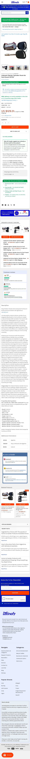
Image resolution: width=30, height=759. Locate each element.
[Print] (8, 205)
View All (17, 695)
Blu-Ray (3, 685)
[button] (15, 131)
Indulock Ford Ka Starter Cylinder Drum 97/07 (7, 507)
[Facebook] (2, 205)
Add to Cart (8, 504)
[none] (15, 50)
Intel (2, 683)
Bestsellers (4, 657)
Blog (2, 670)
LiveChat (5, 637)
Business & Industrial (22, 656)
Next (28, 504)
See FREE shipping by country (9, 100)
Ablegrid (18, 683)
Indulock (16, 73)
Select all (5, 236)
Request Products (6, 655)
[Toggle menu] (2, 2)
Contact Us (4, 665)
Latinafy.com (4, 312)
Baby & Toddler (20, 653)
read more (4, 540)
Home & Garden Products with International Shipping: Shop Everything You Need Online (14, 560)
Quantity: (4, 119)
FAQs (2, 660)
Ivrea (2, 691)
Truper (17, 688)
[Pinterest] (14, 205)
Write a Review (5, 79)
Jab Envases (4, 688)
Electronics (19, 661)
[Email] (5, 205)
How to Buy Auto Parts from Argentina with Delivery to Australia (13, 545)
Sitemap (3, 673)
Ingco (2, 693)
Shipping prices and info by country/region (11, 173)
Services (3, 662)
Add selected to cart (17, 236)
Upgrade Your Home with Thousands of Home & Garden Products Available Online (15, 533)
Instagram (18, 725)
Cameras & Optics (21, 658)
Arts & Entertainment (22, 651)
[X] (11, 205)
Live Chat (3, 668)
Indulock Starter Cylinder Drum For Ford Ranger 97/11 (22, 508)
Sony (17, 685)
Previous (2, 504)
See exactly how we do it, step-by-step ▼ (12, 29)
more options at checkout (14, 117)
